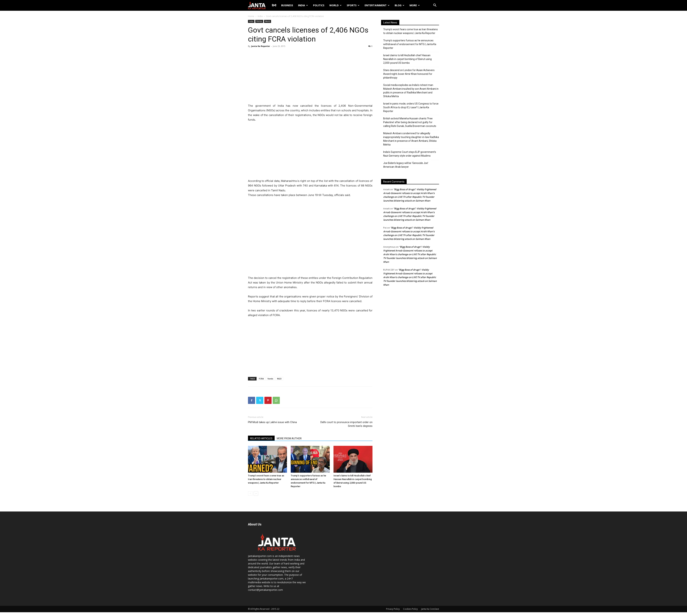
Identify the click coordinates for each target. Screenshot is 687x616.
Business (287, 5)
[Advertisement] (310, 77)
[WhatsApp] (276, 400)
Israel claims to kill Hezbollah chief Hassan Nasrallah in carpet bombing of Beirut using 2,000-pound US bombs (407, 59)
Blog (398, 5)
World (334, 5)
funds (270, 378)
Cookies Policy (410, 608)
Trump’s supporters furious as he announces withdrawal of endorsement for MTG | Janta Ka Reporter (409, 44)
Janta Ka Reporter (260, 46)
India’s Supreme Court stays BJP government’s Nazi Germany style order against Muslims (409, 154)
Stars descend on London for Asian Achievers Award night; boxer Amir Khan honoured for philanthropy (409, 74)
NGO (279, 378)
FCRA (261, 378)
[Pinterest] (268, 400)
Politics (318, 5)
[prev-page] (250, 493)
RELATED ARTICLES (261, 438)
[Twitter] (259, 400)
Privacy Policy (393, 608)
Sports (352, 5)
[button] (434, 5)
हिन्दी (274, 5)
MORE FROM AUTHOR (289, 438)
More (413, 5)
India (301, 5)
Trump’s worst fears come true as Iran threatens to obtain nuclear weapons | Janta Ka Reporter (266, 479)
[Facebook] (251, 400)
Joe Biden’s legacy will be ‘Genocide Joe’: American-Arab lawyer (406, 165)
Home (251, 16)
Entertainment (376, 5)
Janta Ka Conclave (430, 608)
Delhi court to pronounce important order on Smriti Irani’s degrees (346, 424)
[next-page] (256, 493)
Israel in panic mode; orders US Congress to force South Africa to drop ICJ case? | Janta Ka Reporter (410, 107)
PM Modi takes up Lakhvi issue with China (272, 422)
